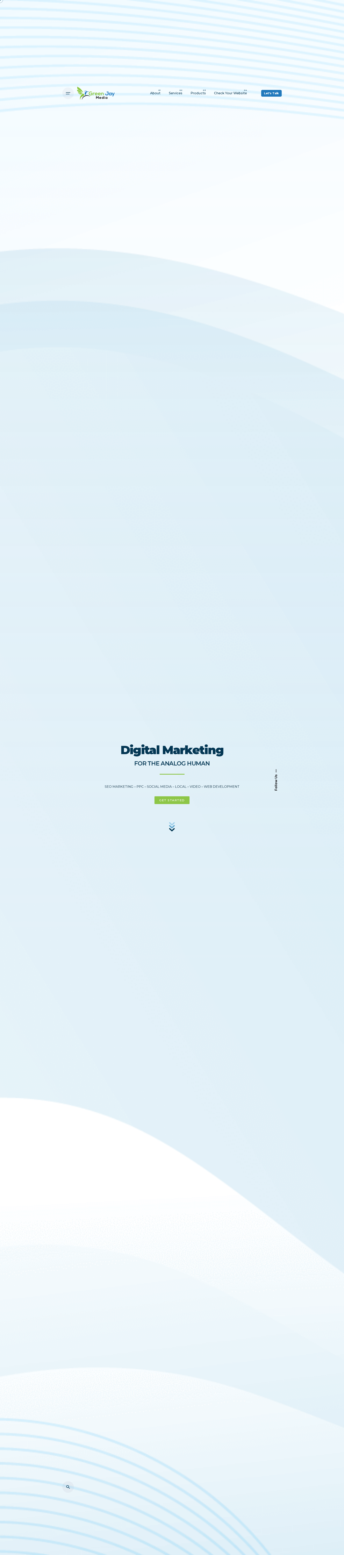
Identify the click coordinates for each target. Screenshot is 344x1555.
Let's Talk (271, 93)
